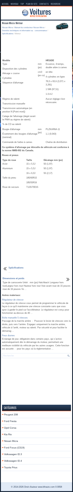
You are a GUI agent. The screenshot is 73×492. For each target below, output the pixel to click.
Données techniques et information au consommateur (24, 30)
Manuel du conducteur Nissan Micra (29, 27)
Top (22, 3)
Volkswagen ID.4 (13, 460)
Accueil (5, 3)
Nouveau (14, 3)
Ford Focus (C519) (14, 447)
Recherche (55, 3)
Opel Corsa (10, 427)
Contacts (44, 3)
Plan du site (31, 3)
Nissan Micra (7, 27)
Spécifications (7, 34)
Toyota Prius (10, 467)
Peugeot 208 (11, 414)
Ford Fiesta (10, 421)
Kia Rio (8, 434)
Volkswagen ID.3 (13, 454)
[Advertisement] (36, 47)
